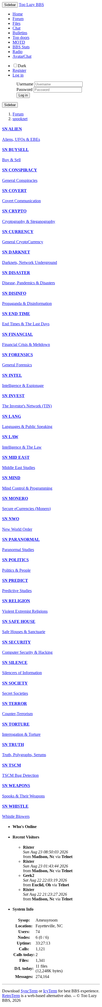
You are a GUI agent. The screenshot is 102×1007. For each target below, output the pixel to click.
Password (24, 89)
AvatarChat (22, 56)
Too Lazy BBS (31, 4)
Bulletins (20, 33)
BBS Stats (21, 47)
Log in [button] (18, 75)
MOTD (19, 42)
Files (16, 23)
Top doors (21, 37)
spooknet (20, 119)
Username (24, 84)
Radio (17, 51)
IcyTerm (50, 991)
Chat (16, 28)
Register (19, 70)
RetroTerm (11, 995)
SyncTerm (29, 991)
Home (18, 14)
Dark (22, 65)
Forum (18, 18)
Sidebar (10, 105)
